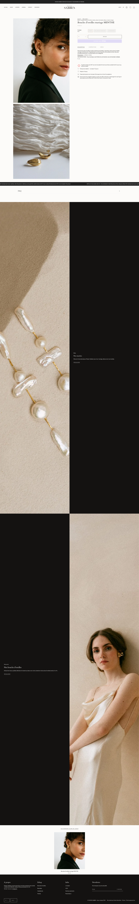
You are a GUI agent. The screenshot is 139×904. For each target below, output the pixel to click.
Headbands (40, 891)
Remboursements (69, 891)
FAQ (19, 191)
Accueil (79, 19)
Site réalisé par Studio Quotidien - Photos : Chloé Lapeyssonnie (121, 900)
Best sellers (85, 19)
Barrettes (39, 888)
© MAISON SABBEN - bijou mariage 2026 (96, 900)
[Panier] (134, 7)
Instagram (14, 888)
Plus (79, 58)
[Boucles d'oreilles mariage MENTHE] (69, 850)
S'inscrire (119, 889)
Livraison (67, 885)
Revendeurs (68, 893)
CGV (66, 888)
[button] (11, 7)
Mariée (39, 893)
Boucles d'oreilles (41, 885)
